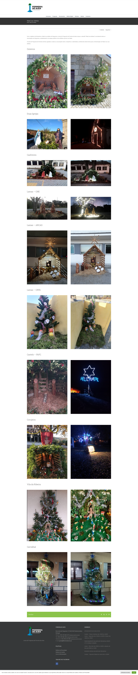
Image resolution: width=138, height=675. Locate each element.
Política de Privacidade (61, 650)
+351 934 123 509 (71, 639)
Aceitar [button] (134, 672)
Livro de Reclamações (61, 654)
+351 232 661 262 (67, 637)
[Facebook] (57, 663)
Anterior (102, 30)
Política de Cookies (60, 652)
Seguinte (108, 30)
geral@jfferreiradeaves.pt (65, 640)
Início (28, 22)
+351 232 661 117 (70, 635)
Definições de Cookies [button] (125, 672)
